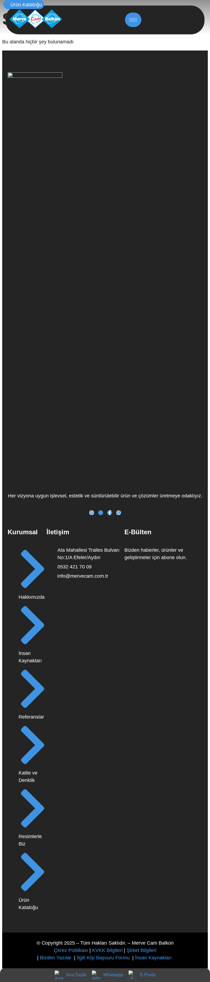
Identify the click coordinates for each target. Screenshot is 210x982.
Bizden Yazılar (56, 957)
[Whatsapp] (118, 512)
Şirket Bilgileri (141, 950)
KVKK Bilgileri (107, 950)
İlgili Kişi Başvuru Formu (104, 957)
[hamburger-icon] (133, 20)
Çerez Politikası (71, 950)
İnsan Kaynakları (154, 957)
